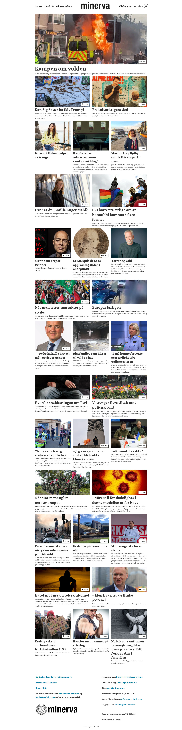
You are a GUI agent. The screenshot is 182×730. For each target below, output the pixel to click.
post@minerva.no (116, 688)
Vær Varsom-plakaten (69, 693)
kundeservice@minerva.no (129, 677)
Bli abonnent (125, 6)
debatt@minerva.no (127, 682)
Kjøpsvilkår (41, 688)
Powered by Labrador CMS (91, 727)
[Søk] (146, 6)
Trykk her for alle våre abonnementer (54, 677)
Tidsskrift (49, 6)
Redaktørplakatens (45, 697)
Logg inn (138, 6)
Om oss (38, 6)
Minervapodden (64, 6)
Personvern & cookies (46, 682)
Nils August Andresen (131, 699)
